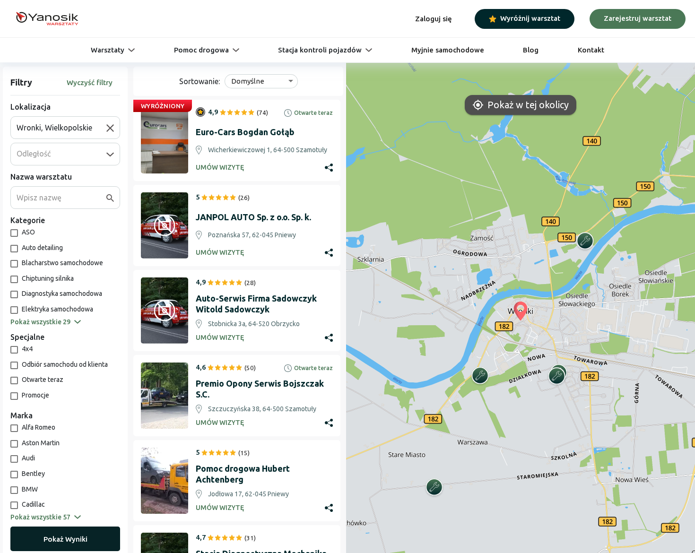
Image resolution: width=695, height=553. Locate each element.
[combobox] (61, 127)
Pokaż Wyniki (65, 539)
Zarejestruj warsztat (637, 18)
